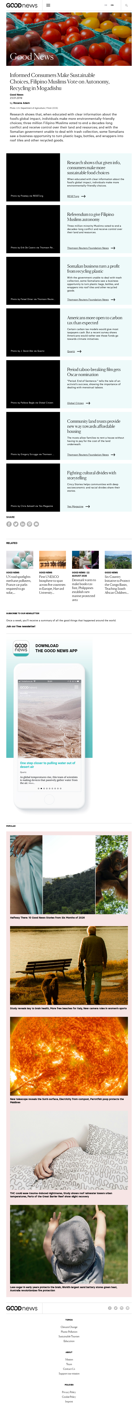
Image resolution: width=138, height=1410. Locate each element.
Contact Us (69, 1369)
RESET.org (73, 196)
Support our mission (69, 1373)
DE (106, 5)
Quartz (71, 351)
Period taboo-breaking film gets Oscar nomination (94, 371)
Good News (16, 94)
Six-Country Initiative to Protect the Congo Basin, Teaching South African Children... (117, 584)
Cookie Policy (69, 1396)
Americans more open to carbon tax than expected (94, 320)
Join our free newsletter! (20, 626)
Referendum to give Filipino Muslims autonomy (90, 216)
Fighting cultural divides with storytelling (91, 475)
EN (112, 5)
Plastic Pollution (69, 1331)
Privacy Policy (69, 1392)
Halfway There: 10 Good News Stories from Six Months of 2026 (47, 917)
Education (69, 1341)
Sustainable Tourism (69, 1336)
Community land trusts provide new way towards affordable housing (93, 426)
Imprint (69, 1401)
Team (69, 1364)
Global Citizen (75, 403)
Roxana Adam (21, 103)
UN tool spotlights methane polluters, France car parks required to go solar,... (18, 584)
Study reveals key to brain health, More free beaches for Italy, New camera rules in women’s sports (68, 1008)
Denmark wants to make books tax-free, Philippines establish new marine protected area (84, 589)
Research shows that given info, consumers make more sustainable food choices (94, 167)
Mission (69, 1359)
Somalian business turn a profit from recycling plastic (93, 268)
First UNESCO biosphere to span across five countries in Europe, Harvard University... (52, 584)
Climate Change (69, 1327)
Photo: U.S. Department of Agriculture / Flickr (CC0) (34, 108)
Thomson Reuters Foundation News (88, 248)
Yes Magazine (75, 506)
